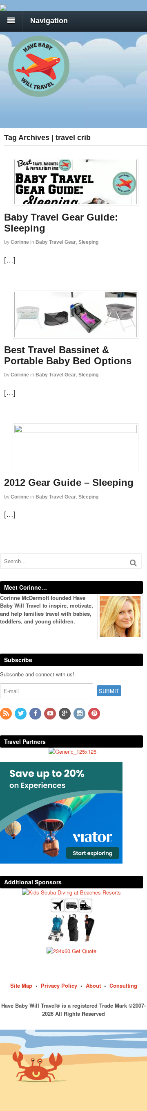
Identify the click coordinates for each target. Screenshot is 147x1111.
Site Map (21, 985)
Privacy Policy (59, 985)
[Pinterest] (94, 713)
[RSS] (6, 713)
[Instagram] (80, 713)
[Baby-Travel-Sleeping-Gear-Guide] (75, 182)
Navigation (49, 21)
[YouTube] (50, 713)
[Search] (133, 562)
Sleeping (88, 242)
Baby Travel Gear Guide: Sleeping (61, 222)
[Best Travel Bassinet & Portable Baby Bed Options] (75, 315)
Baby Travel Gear (56, 242)
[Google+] (65, 713)
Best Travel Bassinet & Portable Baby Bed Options (67, 355)
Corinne (20, 242)
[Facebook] (35, 713)
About (93, 985)
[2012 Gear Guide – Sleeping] (75, 447)
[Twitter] (21, 713)
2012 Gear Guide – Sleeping (69, 482)
